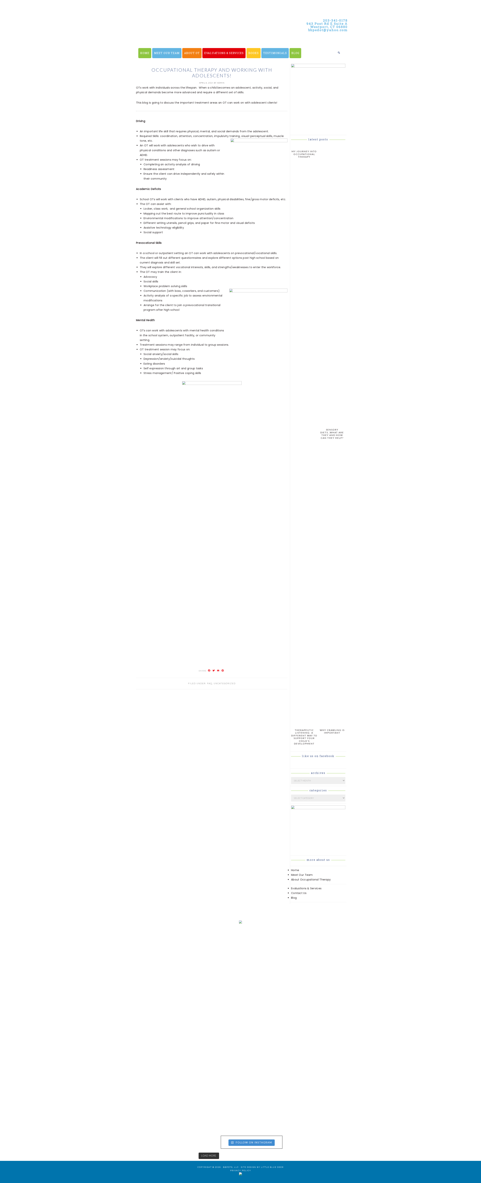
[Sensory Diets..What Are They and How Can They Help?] (332, 424)
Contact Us (298, 893)
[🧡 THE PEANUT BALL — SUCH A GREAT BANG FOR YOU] (300, 1074)
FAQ (209, 684)
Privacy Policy (240, 1171)
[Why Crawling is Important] (332, 724)
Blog (294, 898)
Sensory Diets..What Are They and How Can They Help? (332, 433)
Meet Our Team (302, 875)
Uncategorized (225, 684)
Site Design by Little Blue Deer (262, 1167)
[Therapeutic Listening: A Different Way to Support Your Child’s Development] (304, 724)
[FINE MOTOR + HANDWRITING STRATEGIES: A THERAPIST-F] (300, 989)
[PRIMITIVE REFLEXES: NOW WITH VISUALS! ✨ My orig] (59, 1102)
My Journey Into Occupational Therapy (304, 154)
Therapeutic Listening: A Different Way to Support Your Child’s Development (304, 737)
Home (295, 870)
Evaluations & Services (306, 888)
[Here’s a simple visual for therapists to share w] (59, 941)
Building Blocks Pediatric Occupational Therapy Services (203, 37)
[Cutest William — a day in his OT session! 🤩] (180, 984)
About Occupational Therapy (311, 879)
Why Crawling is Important (332, 731)
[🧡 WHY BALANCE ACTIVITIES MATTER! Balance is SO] (180, 1085)
